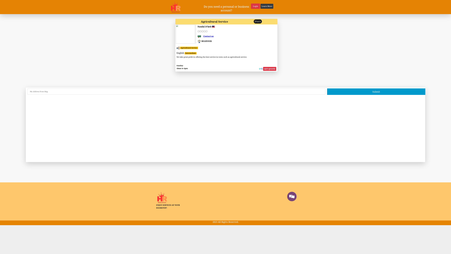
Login (255, 6)
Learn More (267, 6)
